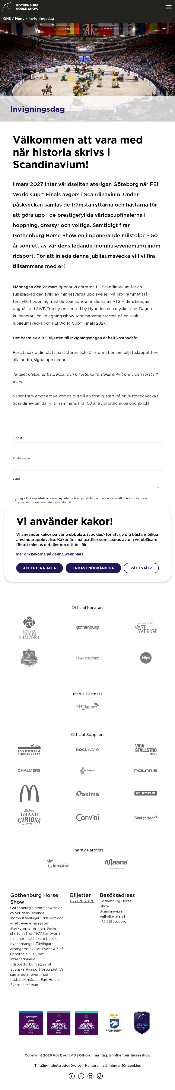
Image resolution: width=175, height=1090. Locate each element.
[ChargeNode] (146, 817)
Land (16, 478)
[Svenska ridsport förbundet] (114, 1023)
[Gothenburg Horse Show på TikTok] (101, 1078)
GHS (6, 19)
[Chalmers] (29, 771)
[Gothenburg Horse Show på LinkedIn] (83, 1078)
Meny (19, 19)
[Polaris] (146, 771)
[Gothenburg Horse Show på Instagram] (92, 1078)
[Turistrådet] (146, 628)
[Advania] (87, 770)
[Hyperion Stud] (29, 658)
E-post (17, 438)
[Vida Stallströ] (146, 750)
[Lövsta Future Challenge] (29, 628)
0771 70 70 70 (82, 901)
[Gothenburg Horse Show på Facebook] (73, 1078)
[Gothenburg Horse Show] (142, 1023)
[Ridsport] (87, 707)
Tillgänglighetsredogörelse (57, 1065)
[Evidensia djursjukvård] (29, 750)
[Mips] (146, 658)
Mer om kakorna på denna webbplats (49, 554)
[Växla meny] (168, 7)
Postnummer (21, 458)
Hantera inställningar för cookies (113, 1065)
